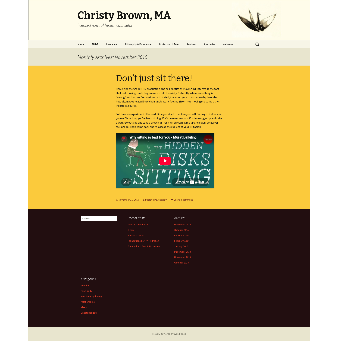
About (80, 44)
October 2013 (181, 262)
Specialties (209, 44)
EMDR (95, 44)
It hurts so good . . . (138, 235)
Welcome (228, 44)
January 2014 (181, 246)
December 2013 (182, 251)
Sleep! (131, 229)
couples (85, 285)
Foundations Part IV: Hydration (143, 240)
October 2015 (181, 229)
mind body (86, 290)
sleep (84, 307)
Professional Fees (169, 44)
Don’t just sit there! (154, 78)
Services (191, 44)
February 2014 (181, 240)
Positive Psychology (156, 199)
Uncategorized (89, 312)
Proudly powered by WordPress (169, 333)
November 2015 (182, 224)
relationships (88, 301)
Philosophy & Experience (138, 44)
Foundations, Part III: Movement (144, 246)
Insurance (111, 44)
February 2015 (181, 235)
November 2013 (182, 257)
